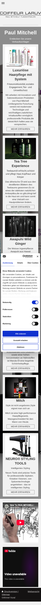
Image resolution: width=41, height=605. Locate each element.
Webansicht (33, 591)
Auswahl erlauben (20, 340)
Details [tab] (20, 263)
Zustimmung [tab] (8, 263)
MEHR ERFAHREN (20, 129)
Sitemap (6, 594)
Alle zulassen (20, 334)
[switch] (35, 309)
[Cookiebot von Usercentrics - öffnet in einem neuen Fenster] (24, 256)
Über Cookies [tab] (32, 263)
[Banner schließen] (37, 256)
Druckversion (11, 591)
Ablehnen (20, 347)
